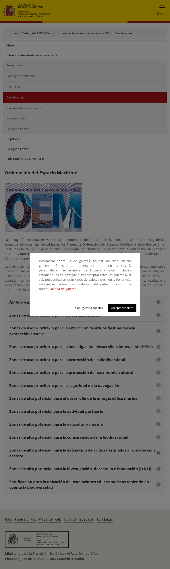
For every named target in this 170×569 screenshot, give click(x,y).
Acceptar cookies (122, 308)
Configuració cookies (89, 308)
